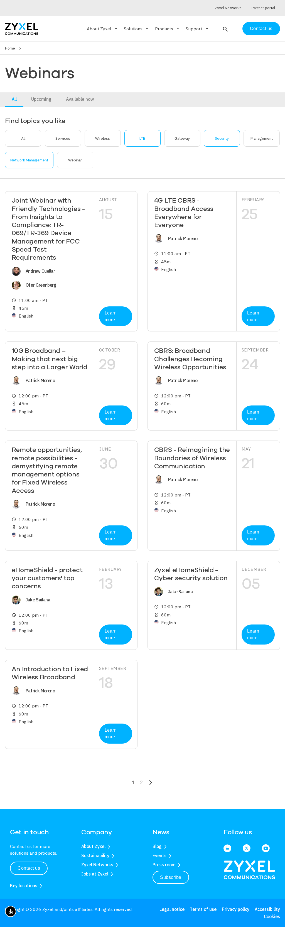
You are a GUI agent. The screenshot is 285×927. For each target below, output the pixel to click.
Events (159, 855)
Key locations (23, 885)
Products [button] (167, 28)
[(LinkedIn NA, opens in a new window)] (227, 849)
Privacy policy (235, 909)
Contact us (261, 28)
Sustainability (95, 855)
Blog (157, 846)
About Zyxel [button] (102, 28)
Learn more (111, 316)
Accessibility (267, 909)
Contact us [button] (29, 868)
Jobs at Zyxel (94, 874)
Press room (164, 864)
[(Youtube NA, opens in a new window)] (266, 849)
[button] (224, 28)
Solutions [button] (136, 28)
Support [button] (197, 28)
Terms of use (203, 909)
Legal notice (172, 909)
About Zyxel (93, 846)
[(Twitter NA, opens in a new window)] (246, 849)
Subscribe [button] (170, 877)
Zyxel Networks (97, 864)
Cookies (272, 916)
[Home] (21, 28)
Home (10, 48)
